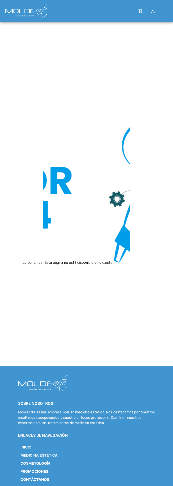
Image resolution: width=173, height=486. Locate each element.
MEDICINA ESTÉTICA (39, 455)
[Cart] (140, 11)
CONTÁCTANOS (34, 479)
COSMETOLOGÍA (35, 463)
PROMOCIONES (34, 471)
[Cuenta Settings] (153, 11)
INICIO (26, 447)
